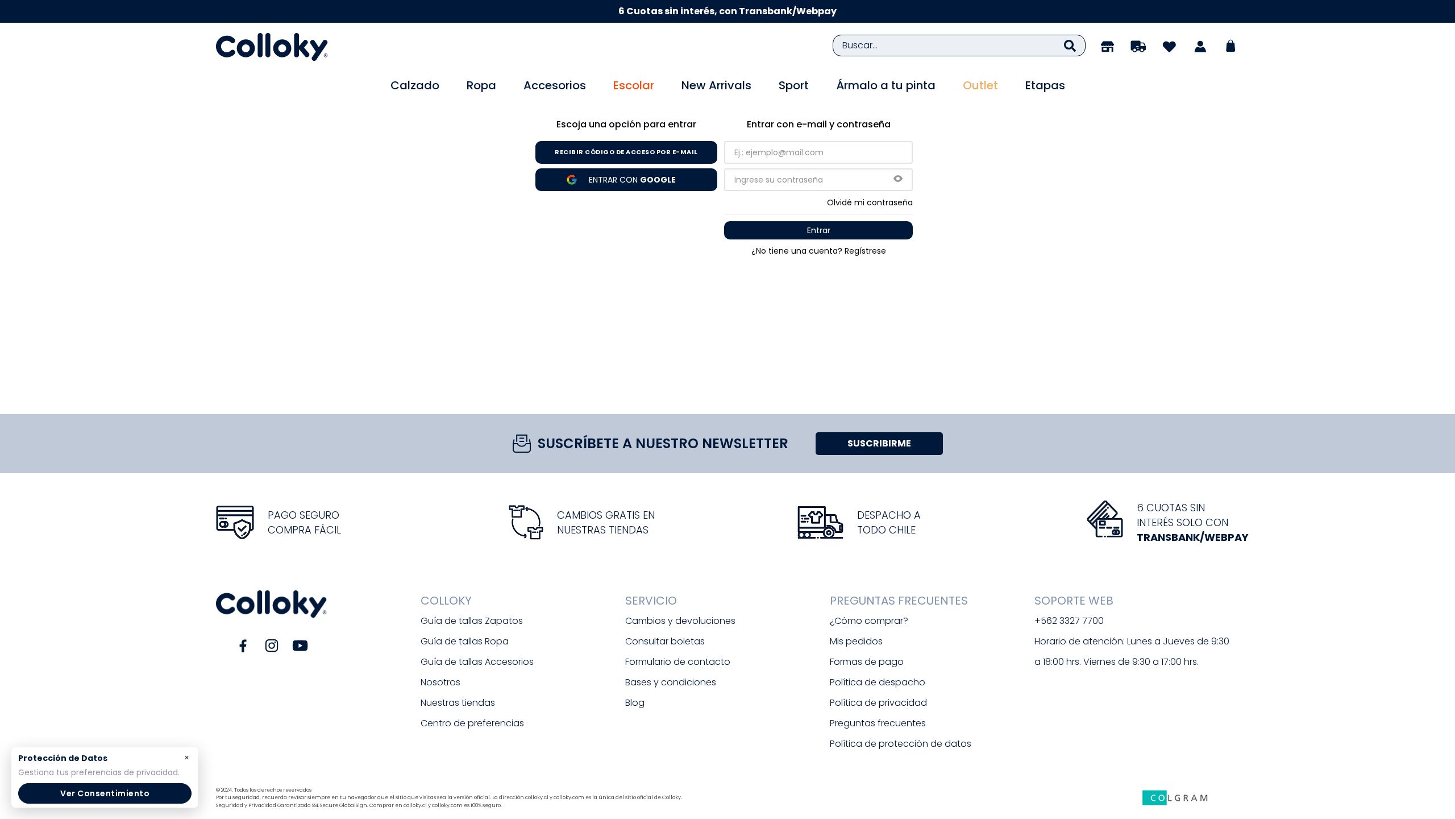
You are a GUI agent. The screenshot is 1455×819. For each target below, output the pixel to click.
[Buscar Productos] (1070, 45)
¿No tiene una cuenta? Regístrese (818, 250)
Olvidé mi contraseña (870, 202)
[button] (898, 179)
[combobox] (959, 45)
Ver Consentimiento (104, 793)
